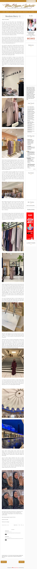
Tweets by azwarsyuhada (30, 205)
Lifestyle (20, 11)
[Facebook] (18, 525)
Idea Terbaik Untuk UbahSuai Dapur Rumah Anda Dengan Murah (30, 160)
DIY (29, 11)
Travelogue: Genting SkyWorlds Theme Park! (31, 112)
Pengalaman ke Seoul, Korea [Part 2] (31, 131)
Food (15, 11)
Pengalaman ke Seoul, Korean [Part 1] (31, 125)
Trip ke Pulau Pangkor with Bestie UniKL (31, 110)
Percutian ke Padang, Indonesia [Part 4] (30, 114)
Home (4, 11)
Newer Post (4, 561)
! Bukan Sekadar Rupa (31, 164)
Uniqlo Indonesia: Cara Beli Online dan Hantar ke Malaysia (31, 148)
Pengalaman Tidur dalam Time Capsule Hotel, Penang (30, 122)
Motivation (25, 11)
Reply (5, 534)
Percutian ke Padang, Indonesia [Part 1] (30, 118)
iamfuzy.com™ (29, 139)
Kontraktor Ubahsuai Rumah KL (30, 158)
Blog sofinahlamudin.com (30, 151)
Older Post (21, 561)
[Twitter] (21, 525)
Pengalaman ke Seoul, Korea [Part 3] (31, 129)
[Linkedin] (23, 525)
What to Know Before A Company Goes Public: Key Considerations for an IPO (31, 154)
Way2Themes (16, 567)
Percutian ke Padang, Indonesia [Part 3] (30, 116)
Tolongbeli (29, 146)
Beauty (7, 11)
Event (32, 11)
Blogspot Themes (27, 567)
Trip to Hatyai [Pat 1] (30, 106)
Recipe (11, 11)
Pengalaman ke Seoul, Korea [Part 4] (31, 127)
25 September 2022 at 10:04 (8, 537)
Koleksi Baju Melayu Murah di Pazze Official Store (31, 166)
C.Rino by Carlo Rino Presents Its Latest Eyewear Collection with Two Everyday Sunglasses (30, 142)
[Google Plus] (19, 525)
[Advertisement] (30, 70)
